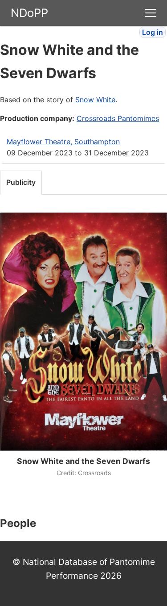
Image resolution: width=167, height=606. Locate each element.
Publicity (21, 182)
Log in (152, 32)
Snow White (95, 99)
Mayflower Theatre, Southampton (63, 141)
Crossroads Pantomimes (118, 118)
